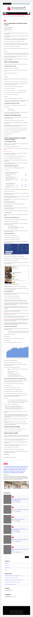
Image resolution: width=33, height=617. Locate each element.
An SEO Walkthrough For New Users (18, 519)
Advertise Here (7, 565)
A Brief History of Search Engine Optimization (20, 539)
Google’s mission (10, 143)
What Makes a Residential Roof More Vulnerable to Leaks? (13, 575)
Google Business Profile (9, 151)
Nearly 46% (5, 94)
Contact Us (6, 563)
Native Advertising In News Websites (10, 584)
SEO (5, 20)
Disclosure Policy (7, 567)
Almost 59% (5, 342)
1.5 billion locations (16, 90)
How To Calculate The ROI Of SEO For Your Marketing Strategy (19, 530)
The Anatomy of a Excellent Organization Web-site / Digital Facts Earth (20, 500)
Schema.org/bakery (10, 313)
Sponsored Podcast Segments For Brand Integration (12, 582)
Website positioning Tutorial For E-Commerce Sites (20, 550)
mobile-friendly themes (21, 376)
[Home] (5, 13)
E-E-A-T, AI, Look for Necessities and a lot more (20, 509)
